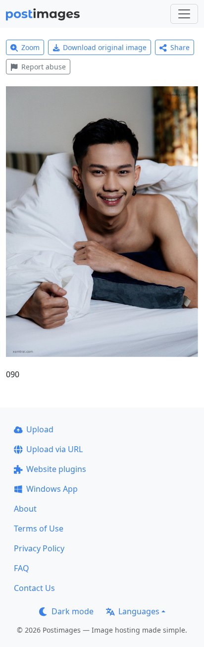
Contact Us (34, 588)
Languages (138, 611)
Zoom (30, 47)
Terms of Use (38, 528)
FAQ (21, 568)
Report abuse (43, 66)
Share (180, 47)
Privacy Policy (39, 548)
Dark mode (72, 611)
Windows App (52, 488)
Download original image (105, 47)
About (25, 508)
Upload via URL (54, 449)
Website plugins (56, 469)
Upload (39, 429)
